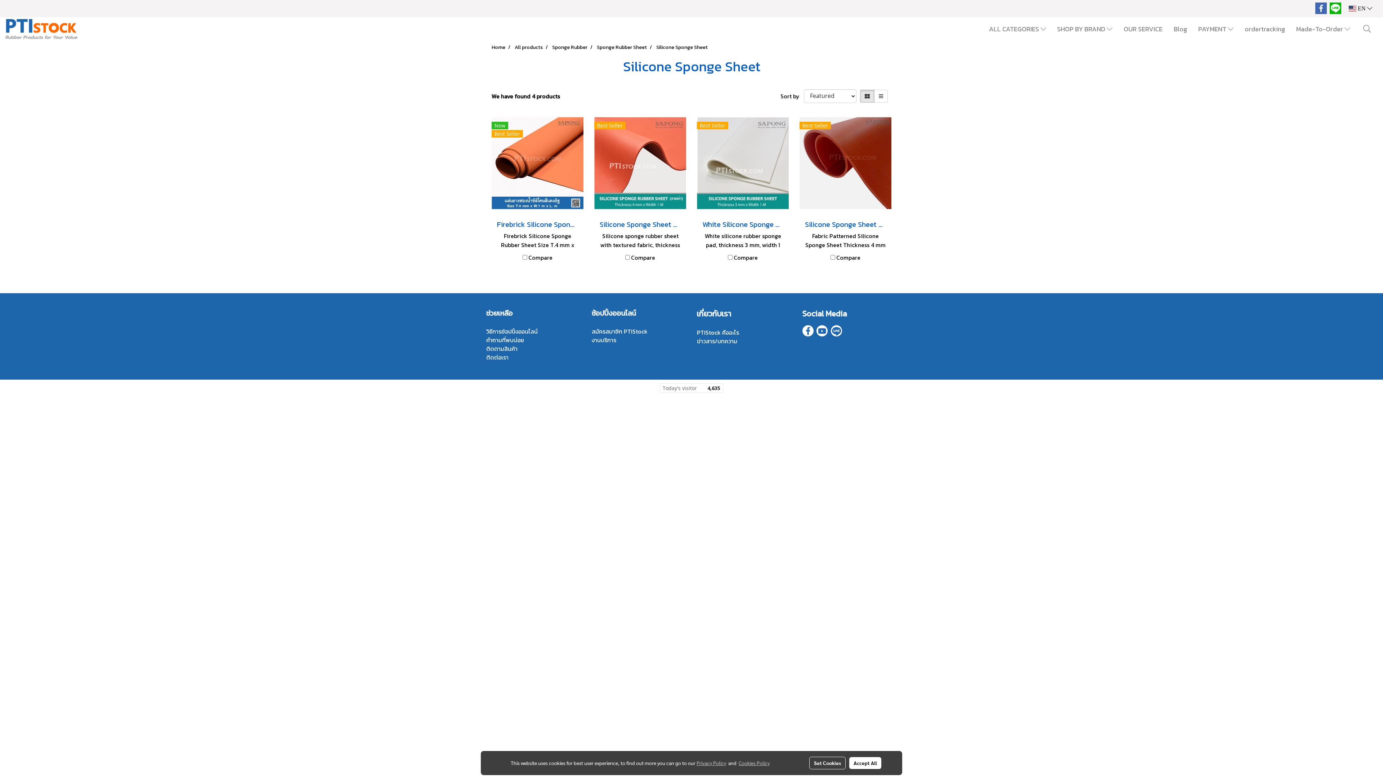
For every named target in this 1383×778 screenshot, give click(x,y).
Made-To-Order (1320, 29)
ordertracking (1265, 29)
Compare (540, 257)
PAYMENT (1213, 29)
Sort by (792, 96)
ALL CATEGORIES (1014, 29)
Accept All (865, 763)
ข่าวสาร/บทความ (717, 341)
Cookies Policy (754, 763)
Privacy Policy (711, 763)
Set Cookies (827, 763)
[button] (1367, 29)
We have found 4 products (526, 96)
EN (1361, 8)
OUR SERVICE (1143, 29)
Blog (1180, 29)
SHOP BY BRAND (1082, 29)
